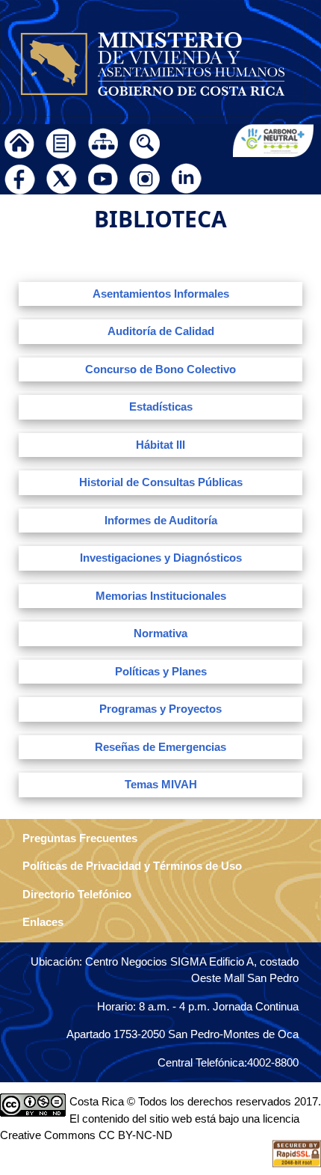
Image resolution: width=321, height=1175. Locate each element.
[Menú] (61, 141)
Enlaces (42, 921)
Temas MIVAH (161, 784)
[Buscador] (144, 141)
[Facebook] (19, 176)
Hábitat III (160, 444)
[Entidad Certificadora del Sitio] (296, 1152)
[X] (61, 176)
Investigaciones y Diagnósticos (161, 557)
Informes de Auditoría (161, 520)
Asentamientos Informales (161, 293)
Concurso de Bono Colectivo (160, 369)
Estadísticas (161, 406)
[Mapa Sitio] (103, 141)
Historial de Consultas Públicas (161, 482)
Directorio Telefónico (76, 894)
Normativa (160, 633)
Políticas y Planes (161, 671)
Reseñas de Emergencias (160, 746)
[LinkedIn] (186, 176)
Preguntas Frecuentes (79, 838)
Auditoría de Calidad (160, 331)
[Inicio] (19, 141)
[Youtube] (103, 176)
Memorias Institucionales (161, 595)
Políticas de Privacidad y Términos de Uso (132, 865)
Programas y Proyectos (160, 708)
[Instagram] (144, 176)
